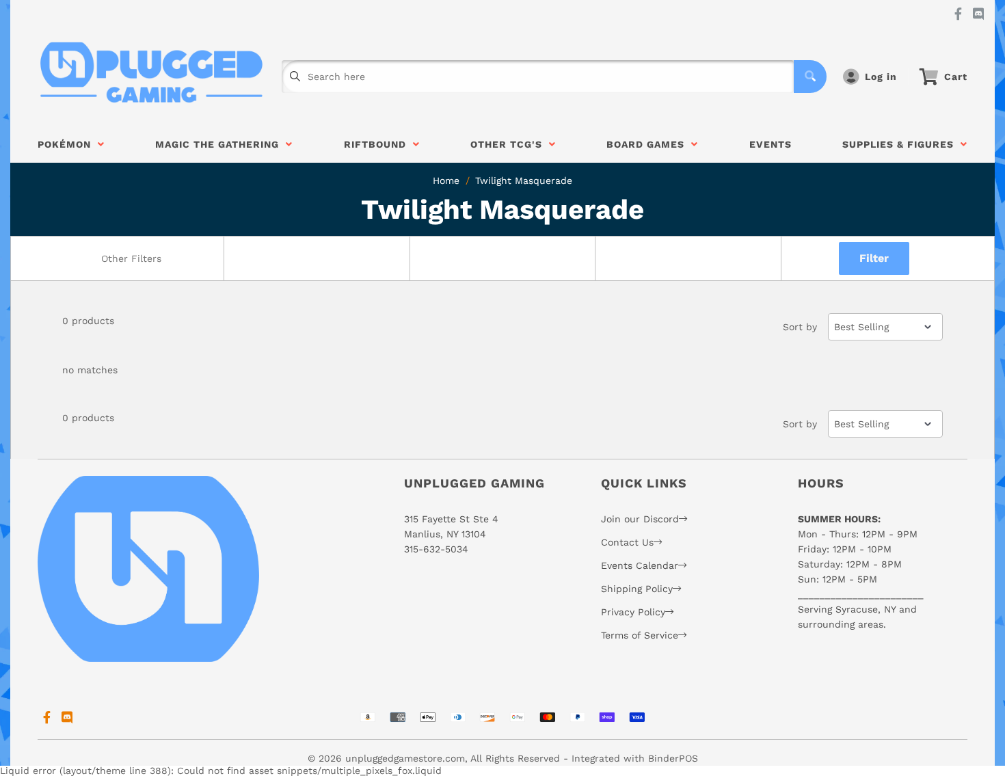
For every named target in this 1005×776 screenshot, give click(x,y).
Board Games (648, 144)
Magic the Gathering (220, 144)
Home (446, 180)
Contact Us (627, 542)
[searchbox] (132, 258)
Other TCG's (509, 144)
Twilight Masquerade (523, 180)
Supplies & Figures (901, 144)
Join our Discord (640, 518)
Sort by (800, 327)
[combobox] (131, 258)
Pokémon (68, 144)
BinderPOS (673, 758)
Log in (881, 76)
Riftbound (378, 144)
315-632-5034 (436, 549)
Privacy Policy (633, 611)
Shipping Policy (637, 588)
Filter (874, 258)
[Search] (810, 76)
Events (770, 144)
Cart (955, 76)
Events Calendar (639, 565)
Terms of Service (639, 635)
